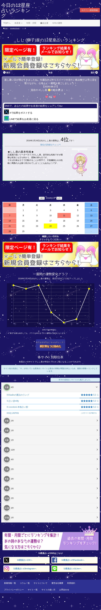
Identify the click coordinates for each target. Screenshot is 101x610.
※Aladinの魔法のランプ (18, 395)
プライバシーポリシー (14, 590)
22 (23, 226)
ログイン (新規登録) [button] (90, 10)
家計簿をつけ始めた (50, 346)
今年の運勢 (57, 23)
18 (64, 221)
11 (64, 215)
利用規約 (71, 583)
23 (37, 226)
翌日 (93, 72)
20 (91, 221)
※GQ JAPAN (13, 413)
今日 (50, 72)
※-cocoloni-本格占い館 (17, 407)
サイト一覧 (33, 590)
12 (78, 215)
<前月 (42, 198)
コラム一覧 (25, 583)
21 (10, 226)
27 (91, 226)
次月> (59, 198)
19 (78, 221)
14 (10, 221)
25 (64, 226)
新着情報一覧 (10, 583)
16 (37, 221)
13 (91, 215)
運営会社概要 (57, 583)
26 (78, 226)
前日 (8, 72)
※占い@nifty (13, 401)
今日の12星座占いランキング (15, 10)
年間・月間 (31, 23)
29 (23, 231)
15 (23, 221)
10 (50, 215)
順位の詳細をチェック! (50, 145)
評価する (89, 413)
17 (50, 221)
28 (10, 231)
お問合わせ (64, 590)
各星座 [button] (17, 23)
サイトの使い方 (48, 590)
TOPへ (7, 23)
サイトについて (40, 583)
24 (50, 226)
